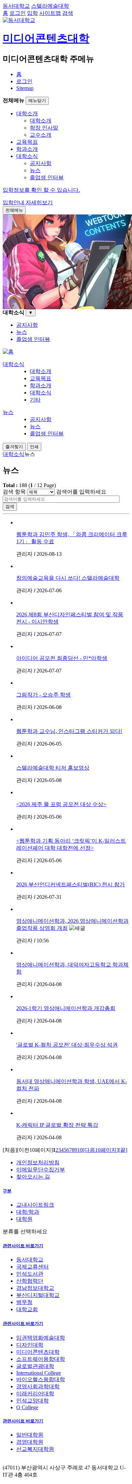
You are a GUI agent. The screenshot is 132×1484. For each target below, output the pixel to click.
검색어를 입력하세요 (81, 492)
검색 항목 (14, 492)
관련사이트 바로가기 (23, 1245)
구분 (7, 1190)
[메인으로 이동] (8, 352)
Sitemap (25, 88)
